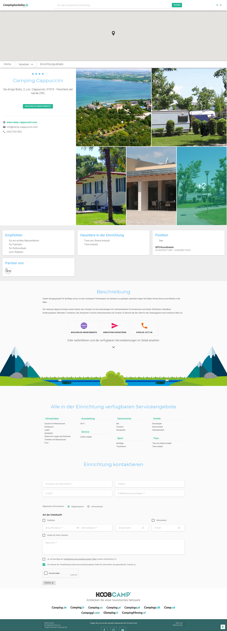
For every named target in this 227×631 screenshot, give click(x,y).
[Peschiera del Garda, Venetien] (113, 107)
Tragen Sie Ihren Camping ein (55, 627)
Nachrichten (49, 623)
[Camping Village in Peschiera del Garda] (189, 107)
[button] (113, 33)
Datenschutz (178, 625)
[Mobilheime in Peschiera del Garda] (101, 186)
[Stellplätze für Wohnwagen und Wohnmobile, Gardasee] (202, 186)
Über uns (179, 623)
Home (7, 64)
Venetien (24, 64)
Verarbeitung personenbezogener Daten (80, 559)
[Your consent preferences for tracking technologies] (223, 627)
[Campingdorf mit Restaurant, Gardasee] (151, 186)
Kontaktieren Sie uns (52, 625)
